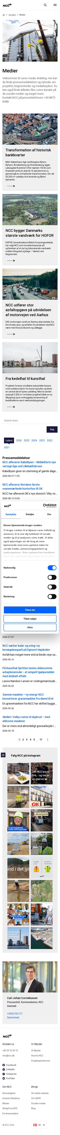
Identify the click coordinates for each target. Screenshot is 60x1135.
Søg (52, 429)
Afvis (30, 627)
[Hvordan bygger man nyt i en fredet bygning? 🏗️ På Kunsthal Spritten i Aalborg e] (18, 938)
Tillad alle (30, 610)
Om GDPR (36, 1098)
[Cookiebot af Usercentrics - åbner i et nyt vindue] (43, 506)
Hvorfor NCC (37, 1055)
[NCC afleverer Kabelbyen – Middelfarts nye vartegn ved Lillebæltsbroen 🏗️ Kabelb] (18, 773)
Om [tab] (49, 514)
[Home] (3, 15)
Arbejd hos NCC (10, 1108)
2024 (34, 440)
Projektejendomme (40, 1060)
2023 (42, 440)
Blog (33, 1108)
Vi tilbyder (36, 1050)
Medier (5, 1103)
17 (41, 739)
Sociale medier (38, 1103)
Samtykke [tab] (11, 514)
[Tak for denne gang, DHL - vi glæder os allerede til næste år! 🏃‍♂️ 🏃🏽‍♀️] (42, 773)
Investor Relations (11, 1098)
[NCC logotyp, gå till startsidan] (7, 5)
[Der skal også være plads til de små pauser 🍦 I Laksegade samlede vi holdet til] (42, 820)
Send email (13, 1017)
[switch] (52, 577)
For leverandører (10, 1113)
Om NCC (12, 15)
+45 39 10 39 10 (10, 1050)
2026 (19, 440)
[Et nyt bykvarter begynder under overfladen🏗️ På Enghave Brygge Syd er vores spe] (42, 938)
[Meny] (55, 5)
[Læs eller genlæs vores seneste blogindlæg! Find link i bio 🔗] (18, 914)
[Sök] (45, 5)
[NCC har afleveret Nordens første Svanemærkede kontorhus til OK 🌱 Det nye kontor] (42, 797)
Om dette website (40, 1093)
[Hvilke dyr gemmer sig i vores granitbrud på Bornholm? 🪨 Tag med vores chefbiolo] (42, 891)
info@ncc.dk (8, 1055)
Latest (9, 440)
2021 (7, 447)
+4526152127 (14, 1013)
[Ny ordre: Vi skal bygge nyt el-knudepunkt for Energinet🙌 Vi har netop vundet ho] (18, 844)
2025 (26, 440)
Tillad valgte (30, 618)
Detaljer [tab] (30, 514)
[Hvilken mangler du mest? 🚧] (42, 867)
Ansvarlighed (8, 1093)
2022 (49, 440)
